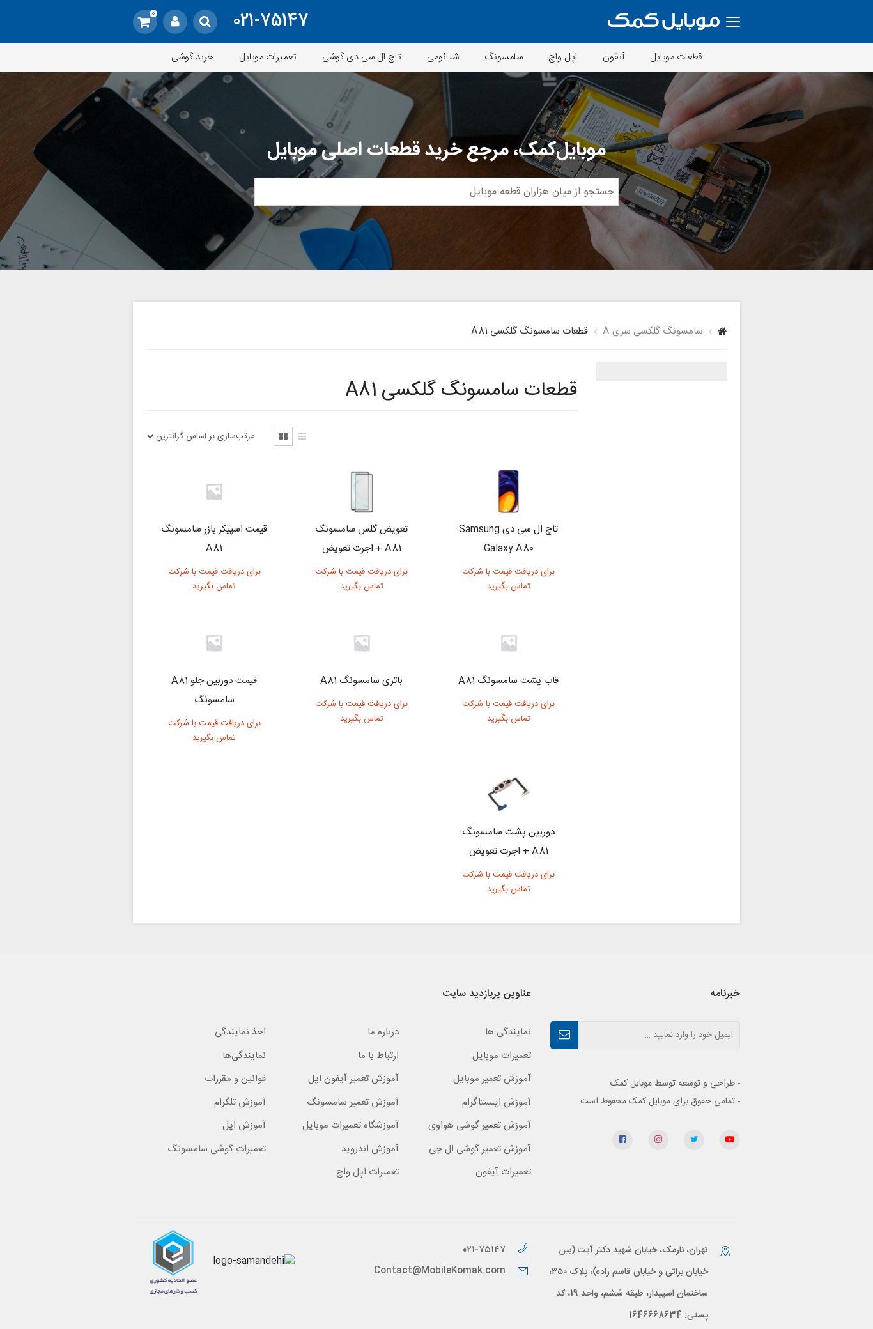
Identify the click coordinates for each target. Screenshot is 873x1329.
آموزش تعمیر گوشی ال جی (480, 1149)
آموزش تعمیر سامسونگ (353, 1102)
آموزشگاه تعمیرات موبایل (350, 1125)
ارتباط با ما (378, 1056)
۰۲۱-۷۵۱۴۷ (485, 1250)
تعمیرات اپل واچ (367, 1172)
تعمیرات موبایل (268, 57)
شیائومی (443, 57)
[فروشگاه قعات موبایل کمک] (664, 22)
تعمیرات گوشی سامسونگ (216, 1149)
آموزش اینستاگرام (496, 1102)
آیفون (613, 57)
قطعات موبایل (676, 57)
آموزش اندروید (370, 1149)
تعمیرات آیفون (503, 1172)
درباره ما (383, 1032)
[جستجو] (205, 22)
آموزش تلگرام (240, 1102)
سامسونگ (503, 57)
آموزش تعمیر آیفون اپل (353, 1079)
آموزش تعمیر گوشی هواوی (479, 1125)
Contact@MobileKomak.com (440, 1271)
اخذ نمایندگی (240, 1032)
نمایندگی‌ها (244, 1056)
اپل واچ (562, 57)
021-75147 (271, 21)
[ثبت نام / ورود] (175, 22)
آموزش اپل (244, 1125)
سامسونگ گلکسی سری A (653, 331)
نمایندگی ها (508, 1032)
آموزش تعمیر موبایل (492, 1079)
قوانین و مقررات (235, 1079)
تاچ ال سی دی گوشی (361, 57)
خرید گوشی (192, 57)
